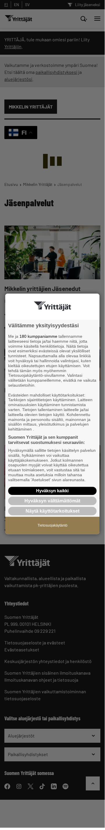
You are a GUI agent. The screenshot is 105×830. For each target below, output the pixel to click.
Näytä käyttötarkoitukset (52, 511)
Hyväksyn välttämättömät (52, 500)
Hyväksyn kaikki (52, 490)
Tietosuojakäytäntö (52, 525)
